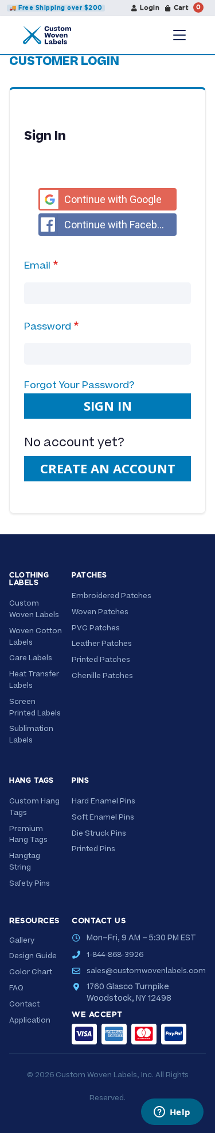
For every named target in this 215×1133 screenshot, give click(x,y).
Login (149, 8)
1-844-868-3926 (115, 955)
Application (29, 1020)
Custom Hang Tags (34, 807)
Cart (187, 8)
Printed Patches (101, 659)
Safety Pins (29, 883)
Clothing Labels (29, 579)
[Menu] (179, 35)
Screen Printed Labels (35, 707)
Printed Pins (93, 849)
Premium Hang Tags (28, 834)
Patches (89, 575)
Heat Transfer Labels (34, 680)
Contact (24, 1004)
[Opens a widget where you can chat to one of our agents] (172, 1112)
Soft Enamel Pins (103, 817)
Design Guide (33, 956)
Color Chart (30, 972)
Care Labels (30, 658)
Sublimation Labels (31, 734)
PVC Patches (96, 628)
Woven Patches (100, 612)
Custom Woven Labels (34, 609)
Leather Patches (102, 643)
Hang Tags (31, 780)
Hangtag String (24, 861)
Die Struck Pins (99, 833)
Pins (80, 780)
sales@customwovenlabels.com (146, 971)
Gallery (21, 940)
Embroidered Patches (111, 596)
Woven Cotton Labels (35, 637)
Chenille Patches (102, 676)
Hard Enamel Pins (103, 801)
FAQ (16, 988)
